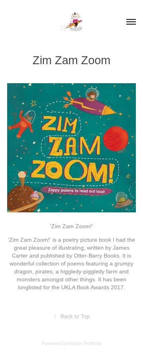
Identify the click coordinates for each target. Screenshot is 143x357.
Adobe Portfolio (85, 343)
